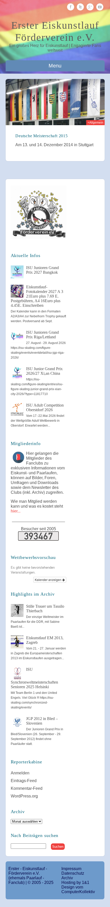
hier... (15, 511)
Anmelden (20, 773)
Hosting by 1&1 (75, 882)
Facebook (70, 7)
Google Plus (90, 7)
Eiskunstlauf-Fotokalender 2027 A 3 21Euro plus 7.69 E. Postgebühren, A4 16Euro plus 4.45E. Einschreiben (37, 296)
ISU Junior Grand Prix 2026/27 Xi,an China (44, 371)
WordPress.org (24, 796)
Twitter (80, 7)
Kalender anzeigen (48, 579)
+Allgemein (95, 122)
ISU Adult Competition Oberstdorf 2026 (45, 407)
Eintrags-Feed (24, 780)
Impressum (71, 868)
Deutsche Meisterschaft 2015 (41, 136)
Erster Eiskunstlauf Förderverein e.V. (55, 31)
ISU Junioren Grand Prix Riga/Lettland (42, 334)
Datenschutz (72, 873)
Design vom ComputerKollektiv (78, 889)
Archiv (67, 878)
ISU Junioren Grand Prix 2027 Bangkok (42, 269)
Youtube (99, 7)
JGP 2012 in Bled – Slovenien (42, 720)
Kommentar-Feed (26, 788)
